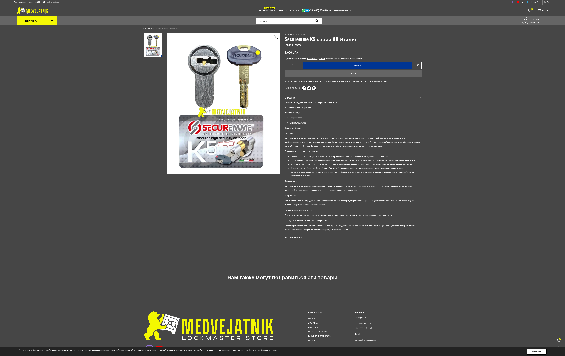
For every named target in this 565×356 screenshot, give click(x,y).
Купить (353, 74)
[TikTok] (522, 2)
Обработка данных (317, 332)
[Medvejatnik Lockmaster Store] (32, 10)
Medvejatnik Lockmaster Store (297, 34)
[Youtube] (518, 2)
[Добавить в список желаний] (418, 65)
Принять (536, 352)
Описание (290, 97)
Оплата (311, 318)
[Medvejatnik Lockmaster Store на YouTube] (157, 347)
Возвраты (313, 327)
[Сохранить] (314, 88)
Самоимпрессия (359, 81)
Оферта (311, 341)
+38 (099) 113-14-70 (342, 10)
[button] (287, 65)
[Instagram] (513, 2)
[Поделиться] (304, 88)
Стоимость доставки (316, 58)
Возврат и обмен (293, 237)
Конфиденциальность (319, 336)
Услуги (293, 10)
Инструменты (266, 10)
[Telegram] (527, 2)
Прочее (281, 10)
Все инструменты (306, 81)
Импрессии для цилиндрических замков (333, 81)
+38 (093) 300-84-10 (320, 10)
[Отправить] (316, 20)
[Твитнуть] (309, 88)
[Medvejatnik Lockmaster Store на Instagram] (147, 347)
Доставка (313, 323)
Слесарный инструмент (378, 81)
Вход (549, 2)
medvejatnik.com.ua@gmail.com (366, 340)
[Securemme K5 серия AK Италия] (223, 103)
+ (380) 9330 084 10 (35, 2)
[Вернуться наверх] (558, 347)
